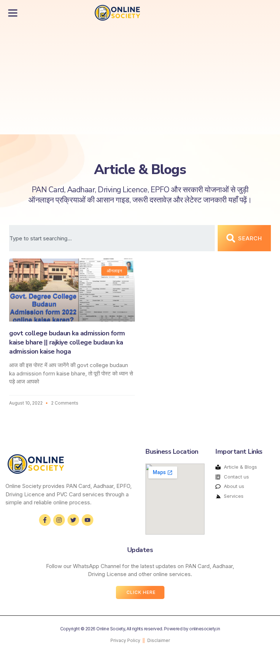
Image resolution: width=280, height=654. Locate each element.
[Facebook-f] (45, 520)
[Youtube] (87, 520)
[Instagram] (59, 520)
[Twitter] (73, 520)
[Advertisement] (105, 80)
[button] (12, 12)
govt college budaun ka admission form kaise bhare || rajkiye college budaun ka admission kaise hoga (67, 342)
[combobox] (112, 238)
